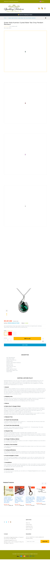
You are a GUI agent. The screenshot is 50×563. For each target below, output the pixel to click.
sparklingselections (13, 323)
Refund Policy (29, 529)
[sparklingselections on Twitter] (6, 522)
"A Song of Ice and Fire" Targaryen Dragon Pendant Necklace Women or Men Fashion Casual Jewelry (19, 499)
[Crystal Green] (6, 333)
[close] (49, 14)
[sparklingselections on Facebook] (4, 522)
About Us (28, 522)
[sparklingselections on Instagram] (10, 522)
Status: (23, 323)
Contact (6, 534)
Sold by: (5, 323)
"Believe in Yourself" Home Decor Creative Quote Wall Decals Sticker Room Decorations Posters (41, 499)
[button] (10, 26)
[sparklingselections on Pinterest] (8, 522)
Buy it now (25, 344)
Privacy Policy (29, 524)
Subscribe (44, 541)
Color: (8, 330)
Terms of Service (29, 527)
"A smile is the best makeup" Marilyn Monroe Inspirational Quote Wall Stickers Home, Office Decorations (8, 499)
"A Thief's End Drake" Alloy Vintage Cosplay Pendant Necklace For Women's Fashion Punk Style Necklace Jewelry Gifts (30, 499)
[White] (18, 333)
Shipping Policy (29, 526)
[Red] (10, 333)
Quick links (28, 519)
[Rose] (14, 333)
